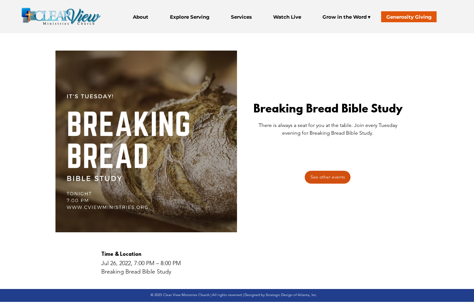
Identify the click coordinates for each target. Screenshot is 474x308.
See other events (328, 169)
